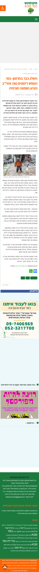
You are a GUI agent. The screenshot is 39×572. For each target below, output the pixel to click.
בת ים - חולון (21, 565)
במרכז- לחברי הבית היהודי (26, 568)
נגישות (23, 538)
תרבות (13, 551)
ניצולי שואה (14, 538)
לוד (18, 568)
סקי (28, 278)
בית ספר (4, 525)
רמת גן (26, 565)
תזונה (31, 551)
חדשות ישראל (23, 570)
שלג (23, 278)
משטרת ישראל (29, 538)
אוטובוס (35, 525)
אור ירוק (23, 525)
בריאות (23, 528)
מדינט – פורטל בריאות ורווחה (14, 563)
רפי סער (18, 547)
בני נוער (35, 528)
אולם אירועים (28, 525)
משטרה (35, 538)
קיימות (9, 545)
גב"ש (16, 565)
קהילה (18, 545)
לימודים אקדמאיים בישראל (10, 568)
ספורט (29, 541)
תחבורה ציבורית (24, 551)
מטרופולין (14, 535)
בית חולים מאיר (10, 525)
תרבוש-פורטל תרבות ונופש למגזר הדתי (20, 560)
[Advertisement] (19, 42)
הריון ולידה (17, 528)
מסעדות (8, 535)
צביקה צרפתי (23, 545)
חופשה (23, 531)
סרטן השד (25, 541)
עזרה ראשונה (18, 541)
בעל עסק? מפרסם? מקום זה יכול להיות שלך (18, 384)
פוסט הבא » (5, 285)
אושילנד (18, 525)
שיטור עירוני (11, 548)
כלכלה (15, 531)
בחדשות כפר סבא (21, 266)
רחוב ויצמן (26, 548)
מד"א (18, 535)
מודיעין (24, 563)
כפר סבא (17, 570)
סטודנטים (34, 541)
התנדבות (28, 531)
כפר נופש (33, 278)
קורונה (14, 545)
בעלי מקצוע (29, 528)
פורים (30, 545)
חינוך (19, 531)
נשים (8, 538)
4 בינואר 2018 (19, 95)
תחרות (17, 551)
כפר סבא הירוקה (26, 535)
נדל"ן (19, 538)
